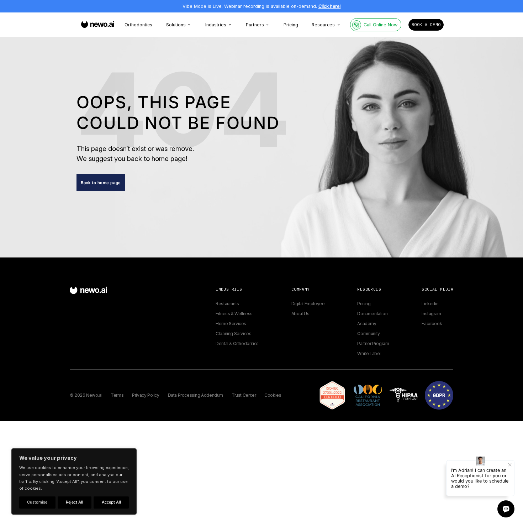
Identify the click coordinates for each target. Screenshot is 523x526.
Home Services (231, 323)
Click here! (329, 6)
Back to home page (101, 182)
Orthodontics (138, 24)
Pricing (291, 24)
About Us (300, 313)
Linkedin (430, 303)
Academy (366, 323)
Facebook (432, 323)
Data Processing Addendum (195, 395)
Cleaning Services (233, 333)
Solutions (176, 24)
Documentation (372, 313)
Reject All (74, 502)
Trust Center (244, 395)
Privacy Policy (145, 395)
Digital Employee (308, 303)
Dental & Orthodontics (237, 343)
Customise (37, 502)
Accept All (111, 502)
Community (368, 333)
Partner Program (373, 343)
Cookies (272, 395)
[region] (74, 481)
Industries (215, 24)
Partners (255, 24)
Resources (323, 24)
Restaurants (227, 303)
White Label (369, 353)
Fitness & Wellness (234, 313)
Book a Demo (426, 24)
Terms (117, 395)
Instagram (431, 313)
